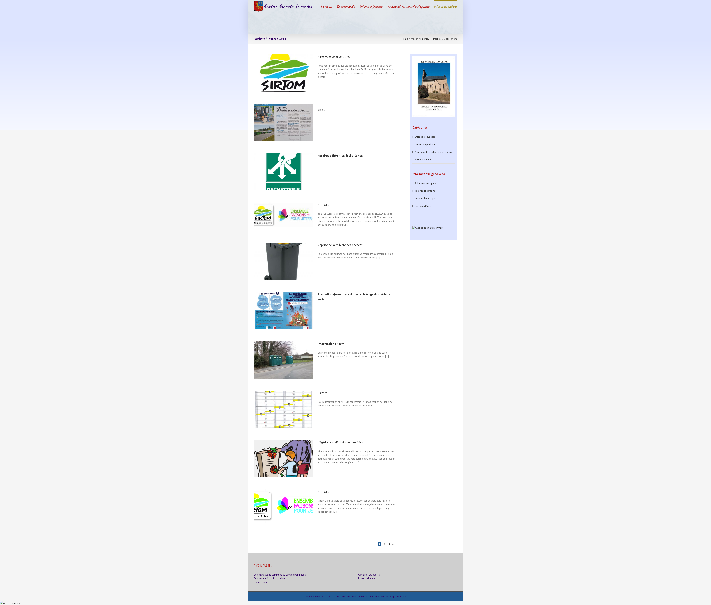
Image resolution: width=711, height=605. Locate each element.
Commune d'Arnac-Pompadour (270, 578)
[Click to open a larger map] (427, 227)
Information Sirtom (331, 344)
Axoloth (331, 596)
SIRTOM (323, 205)
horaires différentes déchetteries (340, 156)
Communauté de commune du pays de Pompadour (280, 574)
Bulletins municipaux (425, 183)
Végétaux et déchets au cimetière (340, 442)
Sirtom (322, 393)
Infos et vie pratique (425, 144)
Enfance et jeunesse (425, 136)
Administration (366, 596)
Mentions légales (384, 596)
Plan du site (400, 596)
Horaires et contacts (425, 190)
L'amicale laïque (366, 578)
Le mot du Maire (423, 206)
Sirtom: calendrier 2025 (334, 57)
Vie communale (423, 159)
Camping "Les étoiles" (369, 574)
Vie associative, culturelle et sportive (433, 152)
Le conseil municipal (425, 198)
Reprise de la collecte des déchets (340, 245)
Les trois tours (261, 582)
